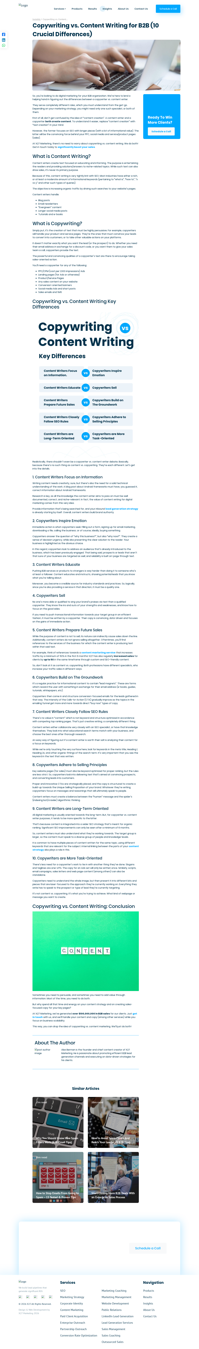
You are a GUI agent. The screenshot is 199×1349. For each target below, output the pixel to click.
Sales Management (113, 1329)
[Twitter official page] (35, 1297)
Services (59, 8)
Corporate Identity (71, 1303)
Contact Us (141, 8)
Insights (107, 8)
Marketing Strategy (72, 1297)
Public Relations (111, 1310)
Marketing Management (116, 1297)
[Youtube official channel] (50, 1297)
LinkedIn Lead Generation (117, 1316)
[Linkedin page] (3, 40)
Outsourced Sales (112, 1342)
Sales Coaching (111, 1335)
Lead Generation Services (117, 1323)
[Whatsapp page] (3, 45)
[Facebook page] (3, 34)
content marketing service (98, 652)
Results (92, 8)
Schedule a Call (161, 131)
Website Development (115, 1303)
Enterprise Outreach (72, 1323)
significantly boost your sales (76, 147)
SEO (62, 1291)
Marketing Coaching (114, 1291)
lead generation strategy (121, 508)
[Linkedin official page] (28, 1297)
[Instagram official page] (43, 1297)
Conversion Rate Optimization (78, 1335)
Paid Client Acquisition (74, 1316)
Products (77, 8)
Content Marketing (71, 1310)
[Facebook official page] (20, 1297)
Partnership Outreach (73, 1329)
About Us (123, 8)
